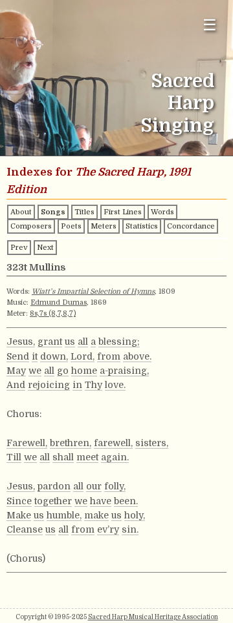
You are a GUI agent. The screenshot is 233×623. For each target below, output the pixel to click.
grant (50, 341)
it (35, 356)
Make (18, 515)
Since (19, 501)
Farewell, (26, 443)
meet (87, 457)
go (63, 370)
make (96, 515)
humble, (64, 515)
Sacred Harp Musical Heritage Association (153, 616)
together (53, 501)
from (108, 356)
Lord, (82, 356)
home (84, 370)
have (100, 501)
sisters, (151, 443)
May (16, 370)
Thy (93, 385)
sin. (130, 529)
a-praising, (124, 370)
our (94, 486)
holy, (134, 515)
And (15, 385)
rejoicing (49, 385)
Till (13, 457)
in (77, 385)
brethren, (70, 443)
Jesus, (20, 341)
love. (115, 385)
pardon (54, 486)
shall (63, 457)
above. (137, 356)
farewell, (113, 443)
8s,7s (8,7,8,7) (53, 313)
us (70, 341)
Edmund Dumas (58, 302)
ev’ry (108, 529)
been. (126, 501)
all (83, 341)
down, (54, 356)
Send (17, 356)
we (34, 370)
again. (115, 457)
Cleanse (24, 529)
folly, (115, 486)
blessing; (119, 341)
